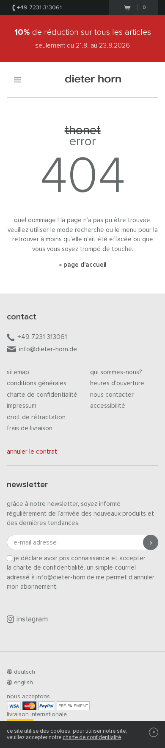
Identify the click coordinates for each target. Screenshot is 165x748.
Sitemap (18, 372)
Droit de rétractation (36, 417)
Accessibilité (107, 406)
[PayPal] (46, 705)
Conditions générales (36, 383)
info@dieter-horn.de (48, 349)
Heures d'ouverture (117, 383)
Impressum (21, 406)
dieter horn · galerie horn (93, 80)
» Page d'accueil (83, 265)
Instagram (32, 619)
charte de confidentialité (92, 737)
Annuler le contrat (32, 452)
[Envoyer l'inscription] (150, 542)
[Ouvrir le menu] (17, 79)
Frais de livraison (29, 428)
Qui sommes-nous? (116, 372)
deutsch (24, 672)
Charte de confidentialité (42, 395)
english (23, 683)
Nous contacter (112, 395)
